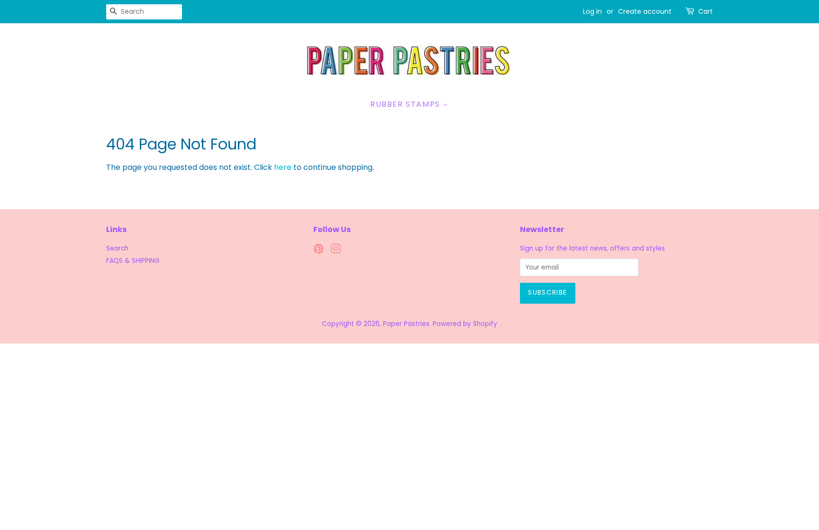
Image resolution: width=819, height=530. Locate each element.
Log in (592, 11)
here (282, 167)
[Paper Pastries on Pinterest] (318, 250)
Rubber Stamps (406, 104)
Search (117, 248)
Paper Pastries (406, 323)
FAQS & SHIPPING (133, 260)
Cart (705, 11)
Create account (645, 11)
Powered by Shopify (465, 323)
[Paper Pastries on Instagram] (335, 250)
